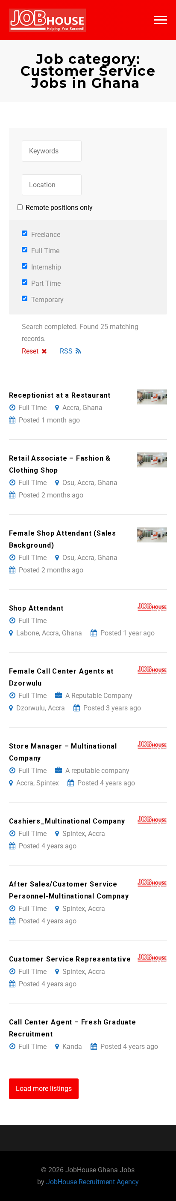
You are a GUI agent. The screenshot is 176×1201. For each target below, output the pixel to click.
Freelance (44, 235)
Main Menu (160, 20)
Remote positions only (59, 208)
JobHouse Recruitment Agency (92, 1182)
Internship (45, 267)
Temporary (46, 300)
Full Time (44, 251)
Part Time (45, 283)
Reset (30, 351)
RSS (66, 351)
